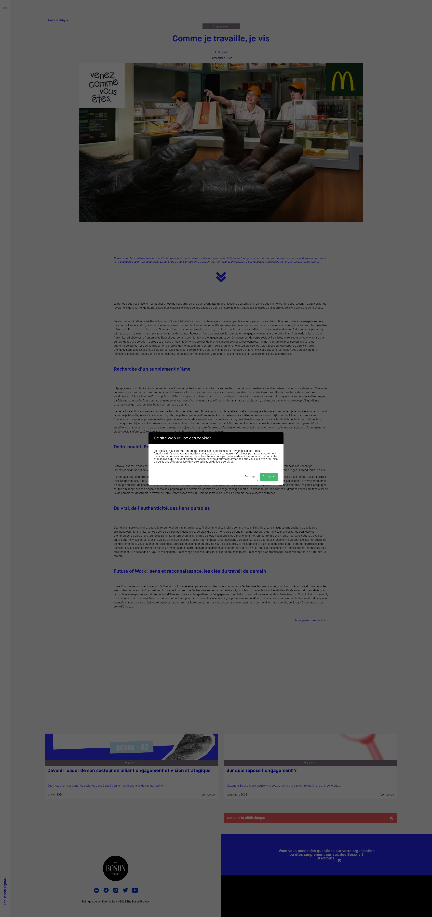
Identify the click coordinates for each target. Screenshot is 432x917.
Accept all (269, 476)
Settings (250, 476)
